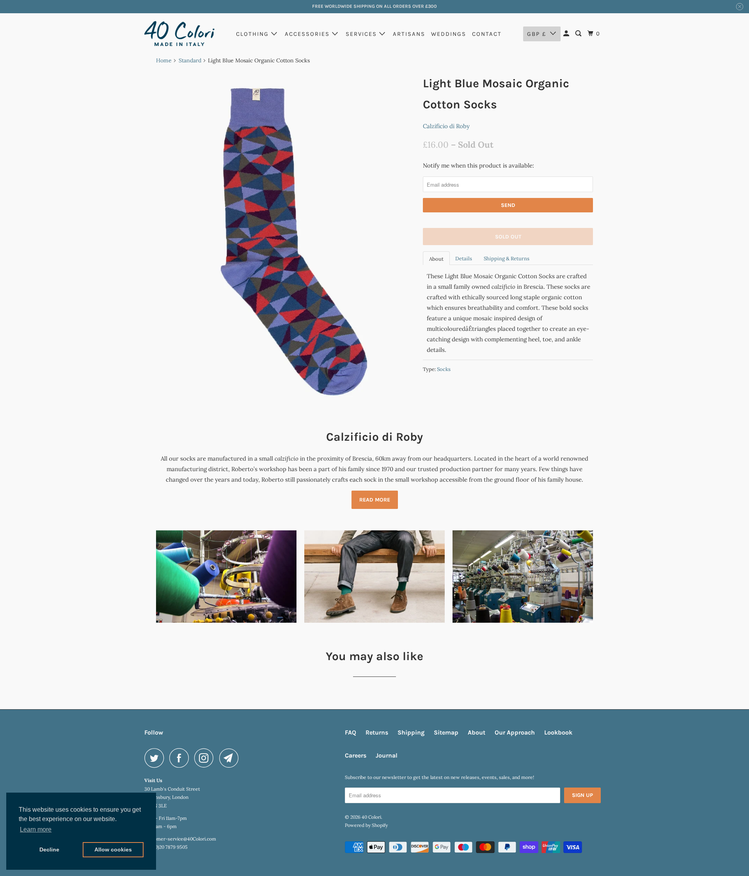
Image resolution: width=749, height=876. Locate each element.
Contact (487, 33)
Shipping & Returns (506, 258)
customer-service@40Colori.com (180, 839)
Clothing (253, 33)
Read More (374, 499)
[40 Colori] (179, 33)
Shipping (411, 732)
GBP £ (536, 33)
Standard (190, 60)
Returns (377, 732)
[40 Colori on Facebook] (181, 758)
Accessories (308, 33)
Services (362, 33)
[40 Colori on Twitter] (156, 758)
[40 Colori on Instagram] (206, 758)
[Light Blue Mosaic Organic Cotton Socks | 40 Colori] (285, 241)
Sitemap (446, 732)
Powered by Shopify (366, 825)
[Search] (579, 33)
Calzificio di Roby (446, 126)
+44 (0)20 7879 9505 (166, 847)
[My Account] (567, 33)
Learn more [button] (35, 829)
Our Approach (515, 732)
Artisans (409, 33)
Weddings (448, 33)
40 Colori (371, 817)
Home (164, 60)
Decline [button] (49, 849)
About (436, 259)
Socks (444, 369)
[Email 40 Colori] (231, 758)
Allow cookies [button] (113, 849)
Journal (387, 755)
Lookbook (558, 732)
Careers (355, 755)
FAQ (350, 732)
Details (463, 258)
